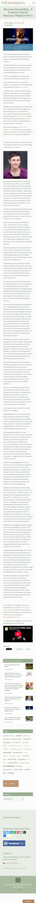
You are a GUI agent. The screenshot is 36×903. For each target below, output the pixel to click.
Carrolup (6, 742)
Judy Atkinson (22, 759)
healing (26, 756)
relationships (7, 769)
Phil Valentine (21, 116)
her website (24, 87)
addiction (19, 735)
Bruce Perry (27, 739)
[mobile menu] (33, 2)
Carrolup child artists (15, 746)
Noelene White (24, 763)
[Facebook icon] (15, 890)
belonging (6, 739)
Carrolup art (16, 742)
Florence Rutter (15, 756)
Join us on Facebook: (11, 817)
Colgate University (16, 749)
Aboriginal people (8, 735)
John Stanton (12, 759)
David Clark (16, 23)
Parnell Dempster (9, 766)
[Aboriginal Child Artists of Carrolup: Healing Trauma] (13, 2)
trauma (11, 773)
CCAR (17, 111)
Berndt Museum (16, 739)
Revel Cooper (18, 769)
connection (7, 752)
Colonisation (27, 749)
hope (4, 759)
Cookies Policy (8, 868)
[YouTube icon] (18, 890)
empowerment (17, 752)
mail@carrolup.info (12, 863)
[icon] (21, 890)
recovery (19, 766)
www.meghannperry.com (11, 617)
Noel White (12, 762)
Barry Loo (27, 735)
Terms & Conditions (20, 868)
